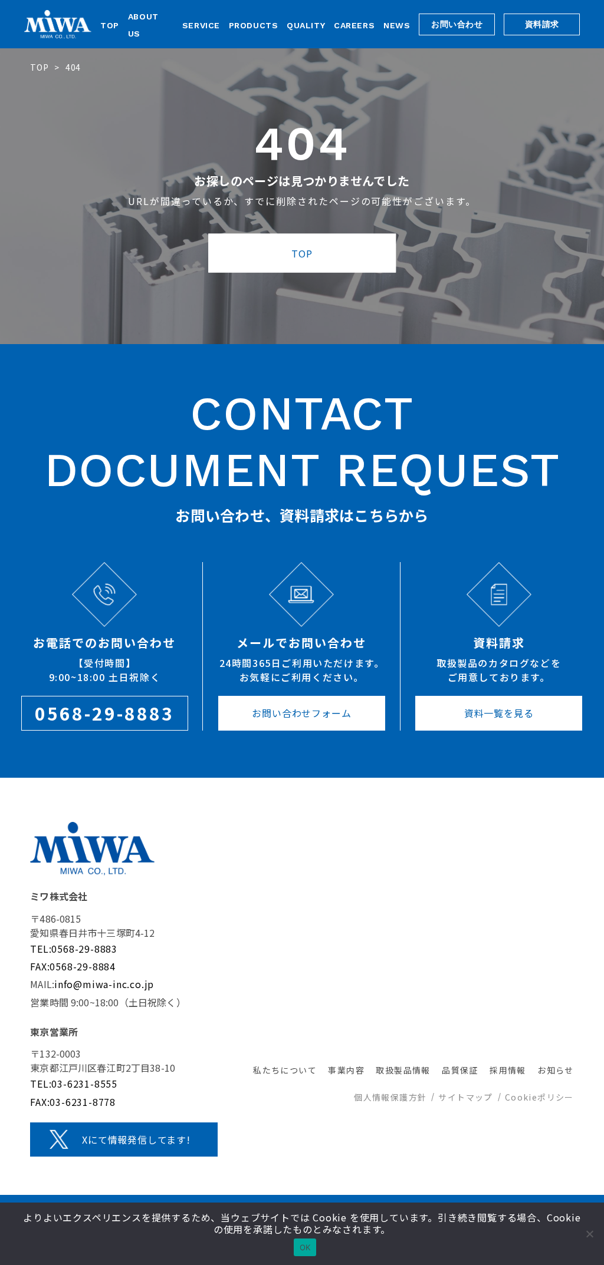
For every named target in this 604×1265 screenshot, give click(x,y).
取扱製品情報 (403, 1070)
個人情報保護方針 (390, 1097)
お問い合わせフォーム (301, 713)
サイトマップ (465, 1097)
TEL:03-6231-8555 (73, 1083)
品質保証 (460, 1070)
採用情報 (508, 1070)
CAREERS (354, 25)
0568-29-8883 (104, 713)
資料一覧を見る (499, 713)
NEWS (396, 25)
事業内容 (346, 1070)
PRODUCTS (253, 25)
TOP (109, 25)
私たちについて (285, 1070)
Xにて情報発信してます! (136, 1139)
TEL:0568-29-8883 (73, 949)
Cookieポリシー (539, 1097)
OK (305, 1247)
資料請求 (542, 24)
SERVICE (201, 25)
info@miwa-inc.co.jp (104, 984)
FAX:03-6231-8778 (73, 1102)
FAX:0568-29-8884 (73, 966)
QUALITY (306, 25)
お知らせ (555, 1070)
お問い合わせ (456, 24)
